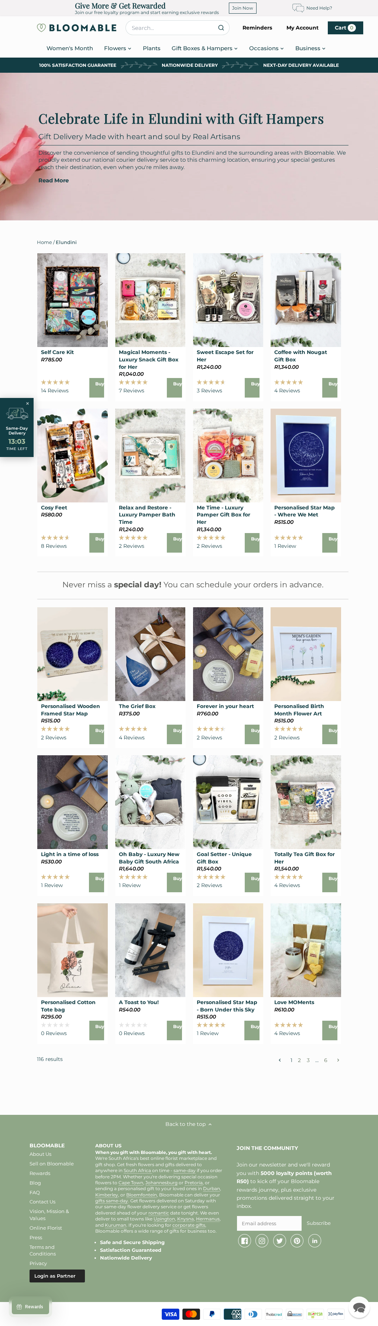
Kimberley (106, 1195)
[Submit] (221, 28)
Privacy (38, 1263)
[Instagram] (261, 1240)
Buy (99, 384)
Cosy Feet (54, 507)
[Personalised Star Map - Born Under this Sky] (228, 950)
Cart (344, 27)
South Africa (138, 1170)
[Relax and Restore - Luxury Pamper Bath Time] (150, 455)
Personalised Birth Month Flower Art (299, 710)
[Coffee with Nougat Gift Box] (306, 300)
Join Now (242, 8)
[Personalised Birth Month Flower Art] (306, 654)
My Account (302, 27)
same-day (184, 1170)
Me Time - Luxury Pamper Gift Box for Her (223, 514)
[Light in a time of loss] (72, 802)
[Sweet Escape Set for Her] (228, 300)
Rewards (40, 1173)
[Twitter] (279, 1240)
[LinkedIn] (314, 1240)
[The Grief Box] (150, 654)
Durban (211, 1188)
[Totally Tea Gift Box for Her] (306, 802)
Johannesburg (161, 1182)
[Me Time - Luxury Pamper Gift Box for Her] (228, 455)
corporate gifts (188, 1225)
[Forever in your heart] (228, 654)
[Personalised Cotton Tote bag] (72, 950)
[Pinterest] (297, 1240)
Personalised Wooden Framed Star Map (70, 710)
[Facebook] (244, 1240)
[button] (359, 1307)
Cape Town (130, 1182)
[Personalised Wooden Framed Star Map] (72, 654)
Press (36, 1237)
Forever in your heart (225, 706)
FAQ (35, 1192)
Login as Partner (54, 1276)
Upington (164, 1219)
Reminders (257, 27)
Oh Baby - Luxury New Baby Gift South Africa (149, 858)
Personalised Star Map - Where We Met (304, 511)
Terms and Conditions (43, 1250)
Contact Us (42, 1202)
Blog (35, 1183)
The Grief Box (137, 706)
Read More (53, 180)
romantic (158, 1213)
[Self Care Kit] (72, 300)
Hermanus (208, 1219)
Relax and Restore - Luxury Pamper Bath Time (147, 514)
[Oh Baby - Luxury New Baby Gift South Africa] (150, 802)
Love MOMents (294, 1002)
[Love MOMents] (306, 950)
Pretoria (194, 1182)
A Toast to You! (139, 1002)
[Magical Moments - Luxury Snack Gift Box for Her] (150, 300)
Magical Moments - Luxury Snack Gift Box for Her (148, 359)
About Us (40, 1154)
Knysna (185, 1219)
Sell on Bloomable (52, 1164)
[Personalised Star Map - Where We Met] (306, 455)
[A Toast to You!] (150, 950)
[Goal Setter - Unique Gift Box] (228, 802)
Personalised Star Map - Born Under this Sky (227, 1006)
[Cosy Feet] (72, 455)
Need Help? (319, 8)
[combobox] (178, 27)
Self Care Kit (57, 352)
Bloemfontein (141, 1195)
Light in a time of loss (70, 854)
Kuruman (115, 1225)
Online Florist (46, 1228)
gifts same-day (111, 1200)
